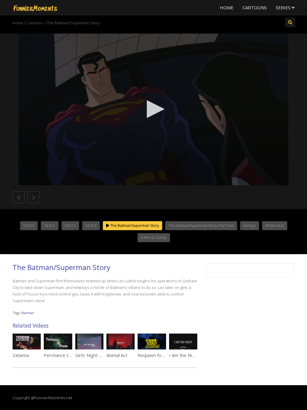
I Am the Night (184, 355)
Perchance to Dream (65, 355)
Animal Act (116, 355)
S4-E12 (70, 225)
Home (227, 7)
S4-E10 (28, 225)
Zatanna (21, 355)
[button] (153, 109)
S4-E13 (91, 225)
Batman (28, 312)
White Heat (274, 225)
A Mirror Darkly (154, 237)
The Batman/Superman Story (134, 225)
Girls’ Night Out (91, 355)
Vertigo (249, 225)
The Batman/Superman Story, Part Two (201, 225)
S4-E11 (49, 225)
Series (284, 7)
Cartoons (255, 7)
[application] (153, 109)
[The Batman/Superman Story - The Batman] (35, 7)
